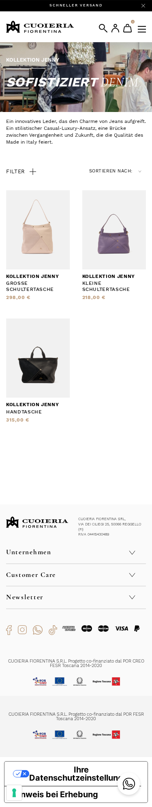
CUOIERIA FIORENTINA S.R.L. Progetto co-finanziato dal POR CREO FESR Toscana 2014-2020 (76, 663)
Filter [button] (15, 171)
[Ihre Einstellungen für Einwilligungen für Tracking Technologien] (14, 793)
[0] (127, 28)
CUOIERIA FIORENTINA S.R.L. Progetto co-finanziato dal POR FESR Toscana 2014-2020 (76, 716)
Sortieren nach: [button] (111, 171)
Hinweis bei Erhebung (55, 794)
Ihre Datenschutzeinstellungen (81, 774)
